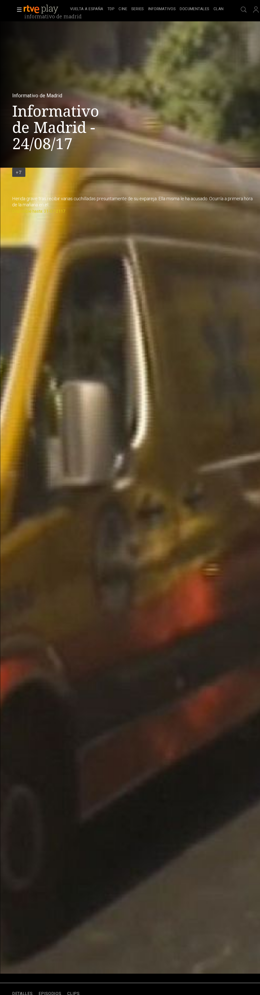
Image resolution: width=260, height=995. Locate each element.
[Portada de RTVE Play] (41, 9)
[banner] (45, 9)
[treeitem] (86, 9)
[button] (17, 9)
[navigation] (146, 9)
